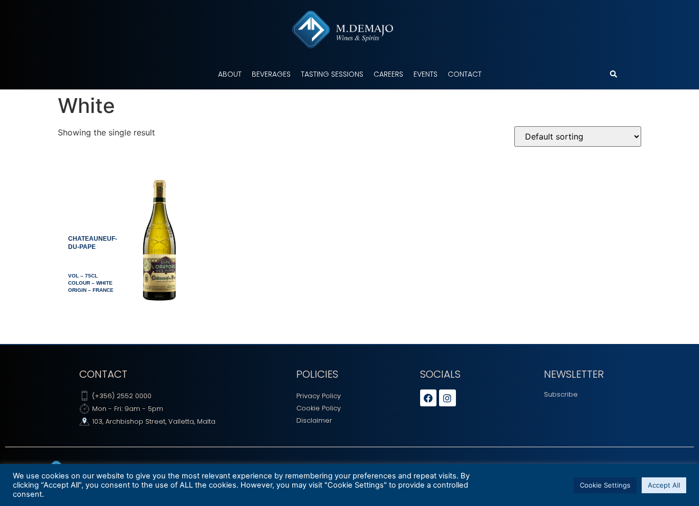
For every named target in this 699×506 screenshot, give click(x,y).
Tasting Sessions (332, 74)
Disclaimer (314, 420)
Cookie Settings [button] (605, 485)
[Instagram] (447, 397)
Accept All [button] (664, 485)
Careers (388, 74)
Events (425, 74)
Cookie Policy (318, 408)
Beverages (271, 74)
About (230, 74)
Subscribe (561, 394)
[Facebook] (428, 397)
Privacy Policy (318, 396)
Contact (465, 74)
